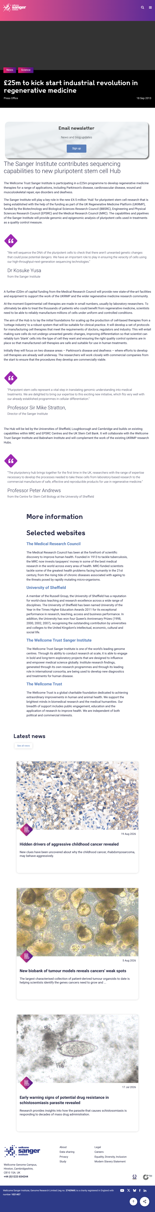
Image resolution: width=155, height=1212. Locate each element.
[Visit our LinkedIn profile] (145, 1190)
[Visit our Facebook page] (140, 1190)
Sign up (76, 148)
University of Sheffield (46, 588)
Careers (99, 1152)
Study (63, 1161)
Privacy (64, 1156)
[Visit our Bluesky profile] (134, 1190)
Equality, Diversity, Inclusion (111, 1156)
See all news (23, 745)
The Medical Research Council (53, 544)
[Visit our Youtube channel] (122, 1190)
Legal (98, 1147)
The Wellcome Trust (44, 684)
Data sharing (67, 1152)
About (63, 1147)
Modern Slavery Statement (110, 1161)
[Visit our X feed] (129, 1190)
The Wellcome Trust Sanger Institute (58, 640)
